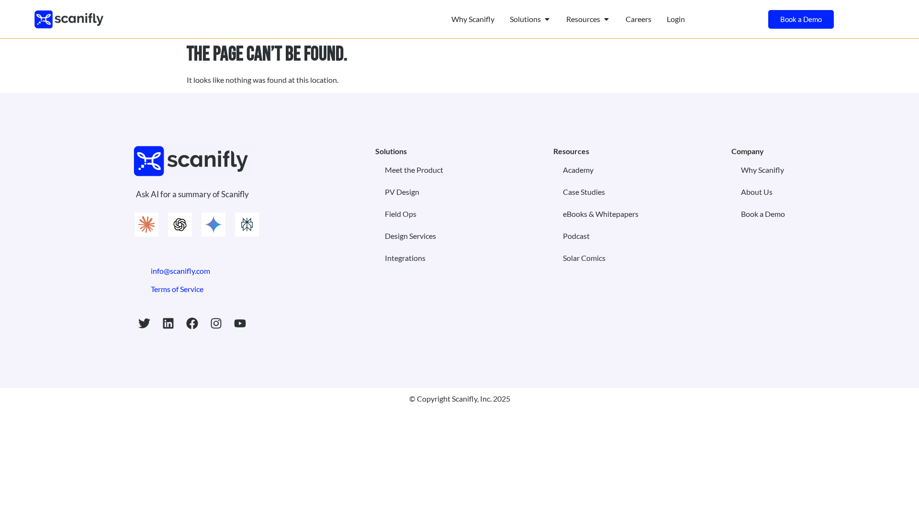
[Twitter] (145, 324)
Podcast (576, 235)
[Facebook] (192, 324)
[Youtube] (240, 324)
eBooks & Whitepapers (601, 213)
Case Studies (584, 191)
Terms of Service (177, 288)
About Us (757, 191)
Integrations (405, 257)
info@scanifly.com (180, 270)
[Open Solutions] (547, 19)
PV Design (402, 191)
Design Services (410, 235)
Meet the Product (414, 169)
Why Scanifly (762, 169)
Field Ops (400, 213)
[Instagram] (216, 324)
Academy (578, 169)
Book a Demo (763, 213)
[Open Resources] (606, 19)
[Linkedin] (168, 324)
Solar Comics (584, 257)
